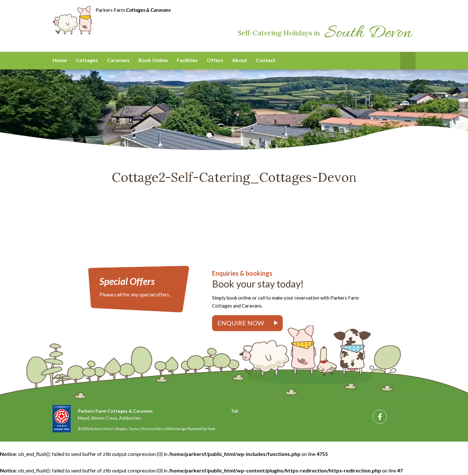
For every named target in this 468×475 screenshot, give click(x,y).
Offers (215, 60)
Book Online (153, 60)
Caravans (118, 60)
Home (60, 60)
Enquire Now (240, 323)
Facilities (187, 60)
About (239, 60)
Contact (265, 60)
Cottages (87, 60)
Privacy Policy (153, 429)
